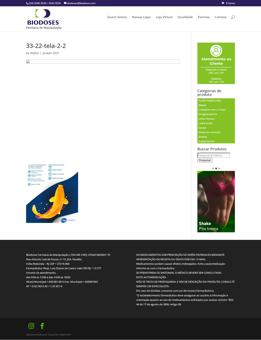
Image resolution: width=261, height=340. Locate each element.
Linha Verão (205, 123)
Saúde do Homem (209, 132)
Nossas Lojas (141, 17)
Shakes (202, 136)
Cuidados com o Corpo (212, 109)
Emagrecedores (207, 114)
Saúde (202, 128)
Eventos (204, 17)
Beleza (202, 105)
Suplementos (206, 141)
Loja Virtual (164, 17)
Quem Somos (117, 17)
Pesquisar (205, 160)
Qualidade (185, 17)
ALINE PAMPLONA (209, 100)
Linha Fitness (206, 119)
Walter (34, 53)
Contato (221, 17)
